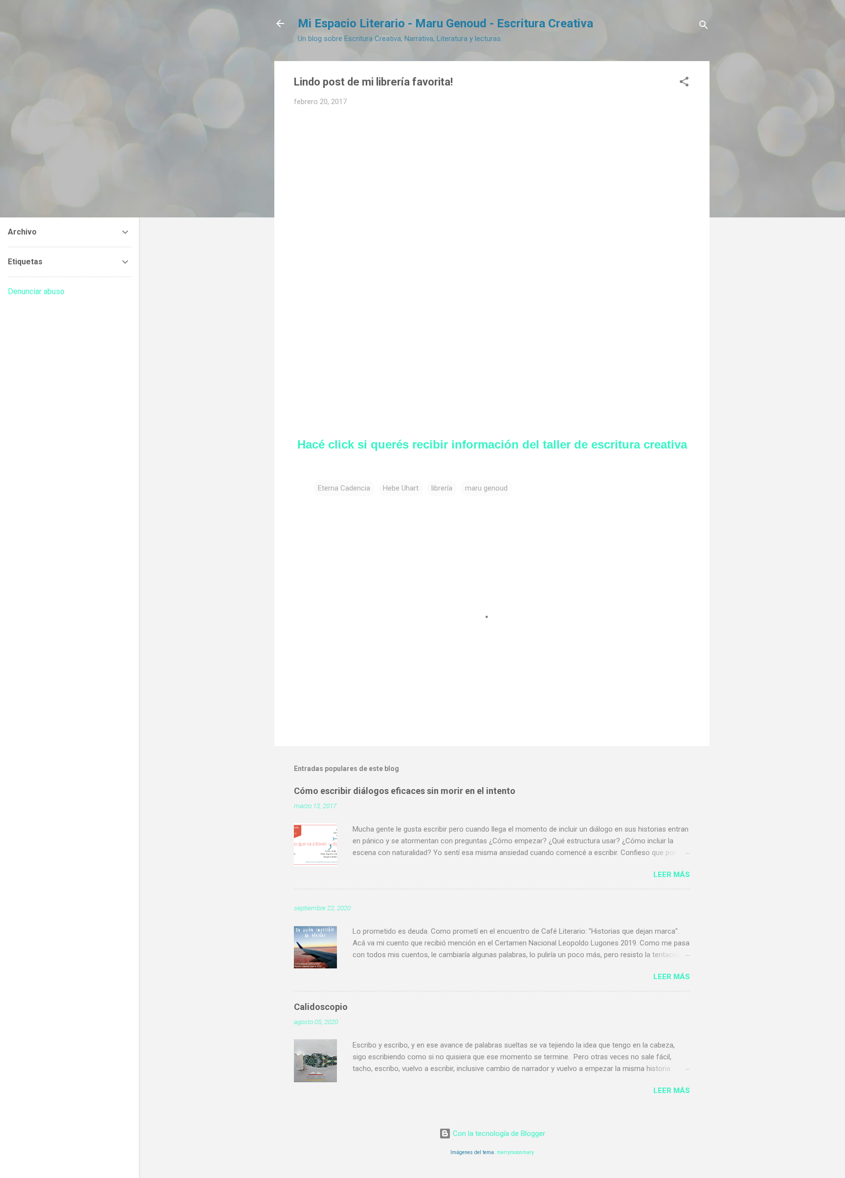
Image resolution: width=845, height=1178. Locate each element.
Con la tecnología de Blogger (498, 1133)
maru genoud (486, 488)
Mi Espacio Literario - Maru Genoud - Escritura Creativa (445, 23)
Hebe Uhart (401, 488)
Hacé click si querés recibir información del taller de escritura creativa (492, 444)
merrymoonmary (515, 1152)
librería (441, 488)
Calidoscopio (321, 1007)
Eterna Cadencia (344, 488)
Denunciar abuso (36, 291)
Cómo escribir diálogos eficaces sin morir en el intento (404, 791)
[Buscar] (704, 27)
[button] (684, 83)
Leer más (671, 874)
